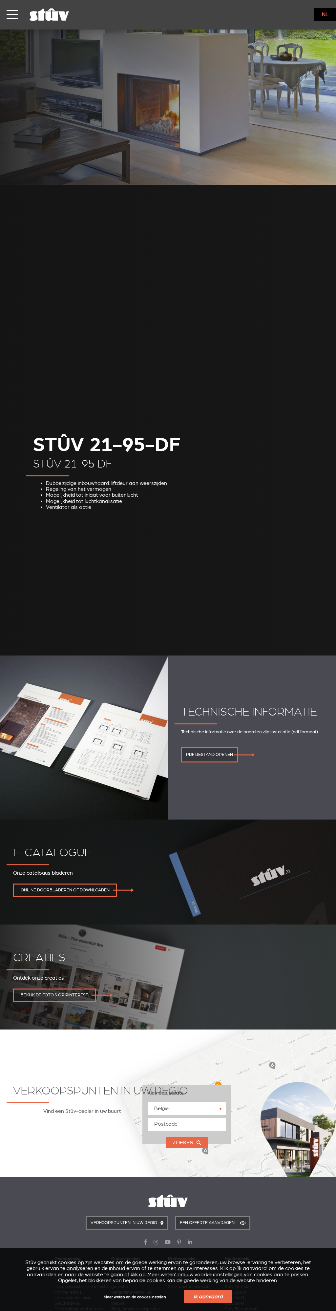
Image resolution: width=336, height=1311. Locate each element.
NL (325, 14)
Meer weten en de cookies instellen (135, 1297)
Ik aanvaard (208, 1297)
